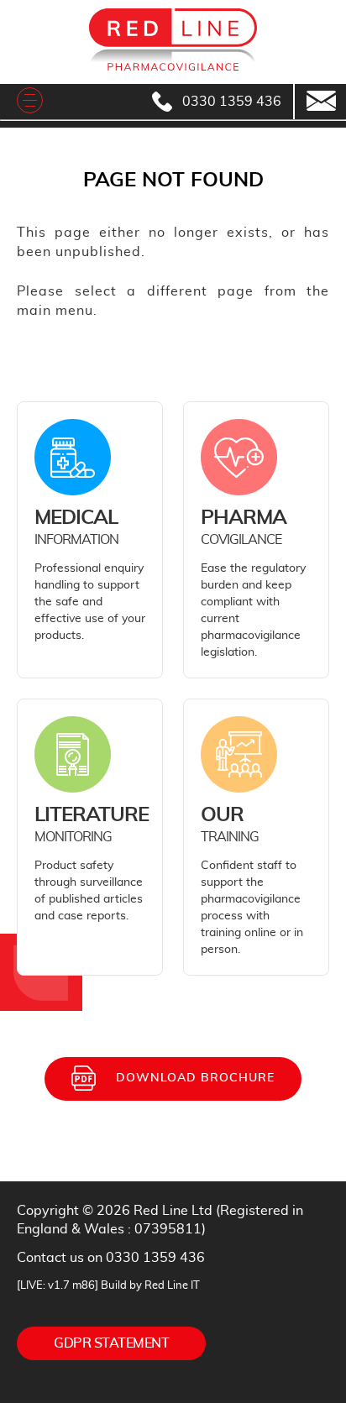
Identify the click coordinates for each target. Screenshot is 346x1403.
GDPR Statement (111, 1343)
